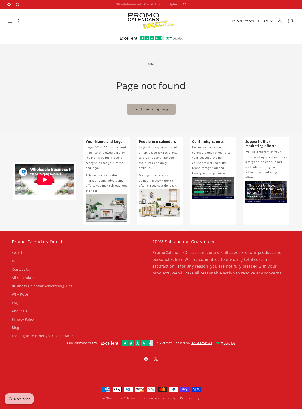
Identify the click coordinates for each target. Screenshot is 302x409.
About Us (19, 311)
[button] (10, 21)
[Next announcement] (206, 4)
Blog (15, 327)
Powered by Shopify (162, 398)
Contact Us (21, 269)
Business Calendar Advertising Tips (42, 286)
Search (18, 253)
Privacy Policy (23, 319)
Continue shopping (151, 109)
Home (16, 261)
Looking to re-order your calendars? (42, 336)
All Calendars (23, 277)
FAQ (15, 302)
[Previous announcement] (95, 4)
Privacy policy (190, 398)
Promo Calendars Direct (130, 398)
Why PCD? (20, 294)
